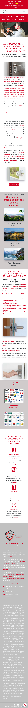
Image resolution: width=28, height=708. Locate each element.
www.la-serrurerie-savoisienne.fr (15, 578)
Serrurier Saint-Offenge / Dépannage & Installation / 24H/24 (14, 679)
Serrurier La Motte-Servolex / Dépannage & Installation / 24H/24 (14, 630)
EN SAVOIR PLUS (14, 184)
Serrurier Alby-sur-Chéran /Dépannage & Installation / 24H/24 (13, 669)
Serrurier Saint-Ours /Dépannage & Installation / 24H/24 (14, 685)
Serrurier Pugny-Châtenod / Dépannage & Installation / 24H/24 (14, 648)
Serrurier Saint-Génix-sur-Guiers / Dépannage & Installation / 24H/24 (13, 697)
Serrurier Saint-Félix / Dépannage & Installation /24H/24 (13, 692)
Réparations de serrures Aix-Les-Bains (12, 608)
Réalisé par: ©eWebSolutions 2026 (13, 706)
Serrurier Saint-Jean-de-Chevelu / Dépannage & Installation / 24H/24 (14, 674)
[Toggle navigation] (24, 11)
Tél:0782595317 (10, 591)
